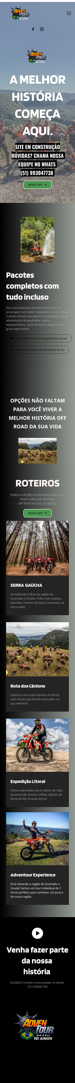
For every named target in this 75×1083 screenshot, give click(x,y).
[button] (69, 13)
